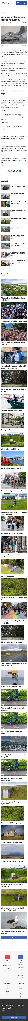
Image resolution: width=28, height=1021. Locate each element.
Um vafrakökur (20, 975)
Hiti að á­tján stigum (7, 576)
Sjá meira (14, 937)
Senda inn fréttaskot (20, 977)
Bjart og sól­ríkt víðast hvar (10, 430)
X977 (21, 996)
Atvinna (20, 988)
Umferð (20, 972)
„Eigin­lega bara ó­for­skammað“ (18, 210)
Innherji (20, 985)
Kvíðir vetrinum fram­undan (17, 193)
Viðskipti (7, 986)
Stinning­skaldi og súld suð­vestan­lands (14, 321)
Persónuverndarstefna (7, 965)
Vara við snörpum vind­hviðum (11, 842)
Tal (20, 998)
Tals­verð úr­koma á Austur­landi (11, 642)
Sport (7, 988)
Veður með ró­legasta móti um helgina (13, 491)
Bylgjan (20, 993)
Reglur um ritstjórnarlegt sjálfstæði (7, 963)
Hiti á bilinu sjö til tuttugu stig (11, 823)
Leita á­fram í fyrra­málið (16, 227)
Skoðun (7, 991)
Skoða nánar (5, 1010)
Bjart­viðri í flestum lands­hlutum (12, 411)
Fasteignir (20, 986)
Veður (3, 165)
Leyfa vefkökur (14, 1017)
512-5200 (21, 962)
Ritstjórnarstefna (21, 967)
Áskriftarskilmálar (20, 969)
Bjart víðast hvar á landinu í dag (11, 468)
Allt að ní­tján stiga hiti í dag (10, 449)
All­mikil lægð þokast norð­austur (12, 533)
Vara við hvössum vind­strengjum (12, 861)
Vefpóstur (20, 974)
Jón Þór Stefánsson (5, 23)
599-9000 (8, 970)
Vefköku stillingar (14, 1014)
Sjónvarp (7, 993)
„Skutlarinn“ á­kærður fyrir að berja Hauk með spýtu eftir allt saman (18, 262)
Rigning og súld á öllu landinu (11, 686)
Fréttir (7, 985)
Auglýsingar (20, 964)
